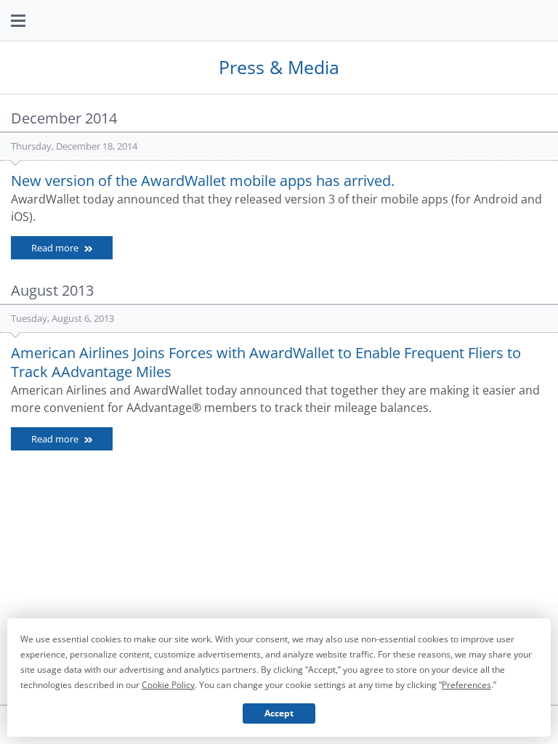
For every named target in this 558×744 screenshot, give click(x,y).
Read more (56, 247)
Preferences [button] (466, 685)
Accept (279, 713)
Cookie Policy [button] (168, 685)
